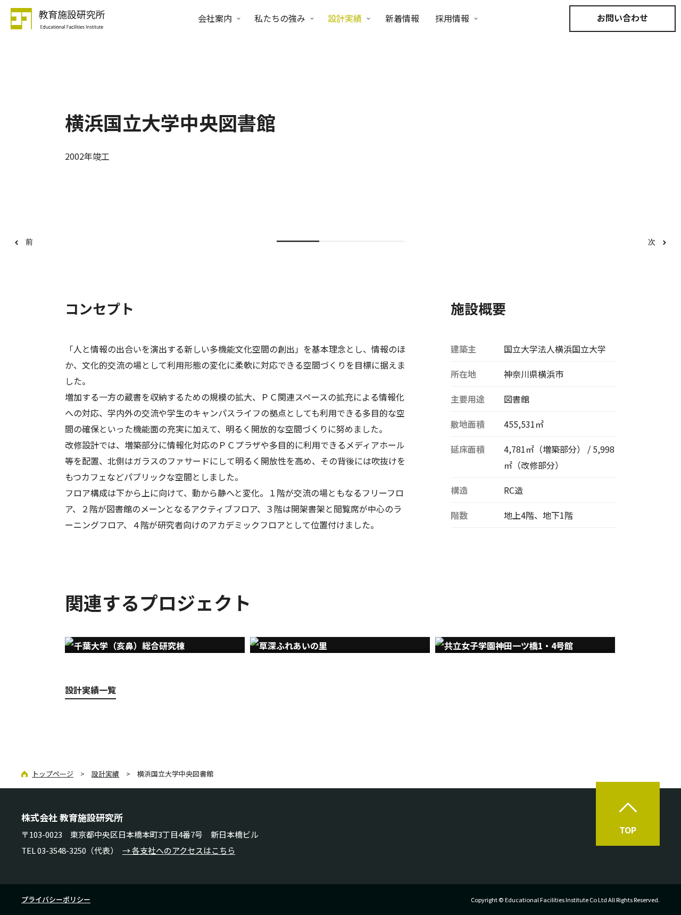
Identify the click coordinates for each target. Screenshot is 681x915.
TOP (627, 829)
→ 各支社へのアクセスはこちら (178, 850)
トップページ (52, 774)
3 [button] (383, 241)
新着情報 (402, 18)
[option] (340, 207)
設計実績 (345, 18)
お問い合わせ (622, 17)
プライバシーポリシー (55, 899)
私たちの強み (279, 18)
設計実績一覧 (90, 689)
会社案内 (215, 18)
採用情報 (452, 18)
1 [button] (298, 241)
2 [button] (340, 241)
